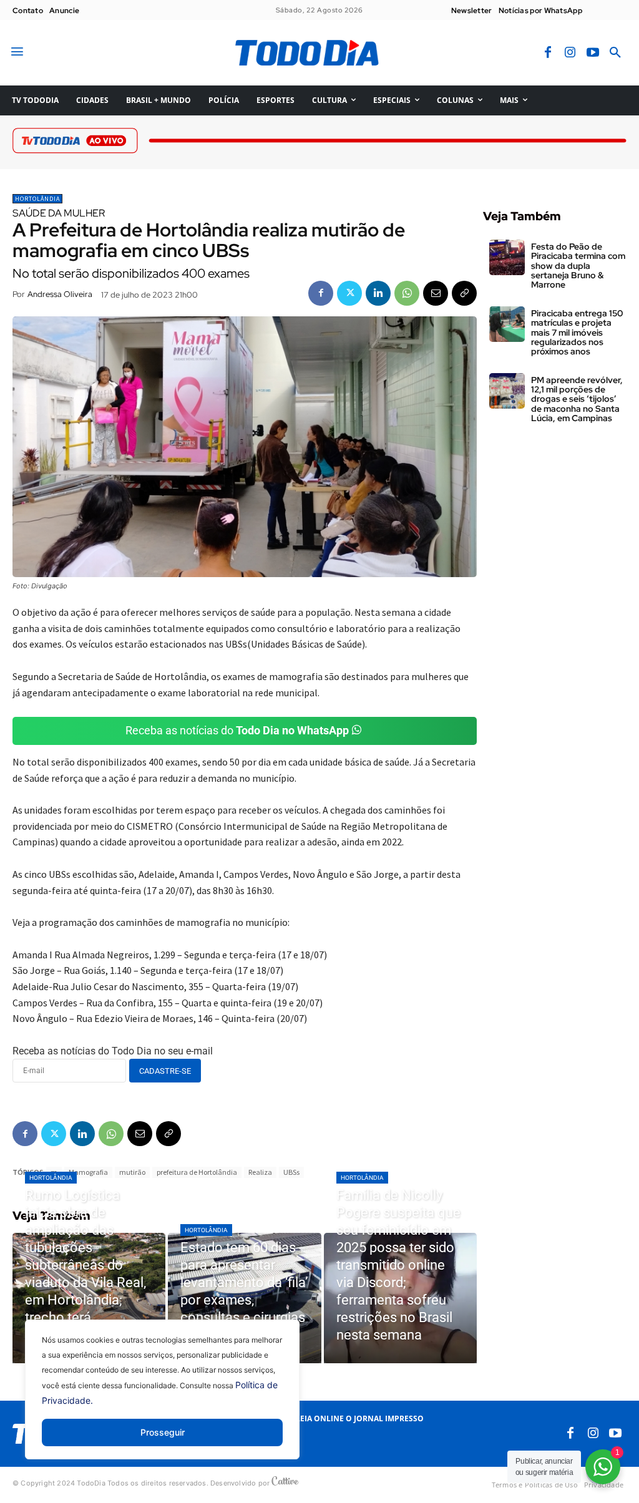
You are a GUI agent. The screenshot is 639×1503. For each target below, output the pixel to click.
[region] (162, 1399)
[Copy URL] (464, 293)
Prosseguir (162, 1432)
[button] (615, 53)
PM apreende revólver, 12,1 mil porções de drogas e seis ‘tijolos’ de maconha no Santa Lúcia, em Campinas (577, 399)
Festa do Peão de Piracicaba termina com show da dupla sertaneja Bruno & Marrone (578, 266)
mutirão (132, 1172)
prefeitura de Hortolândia (197, 1172)
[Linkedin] (378, 293)
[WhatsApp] (406, 293)
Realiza (260, 1172)
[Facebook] (548, 53)
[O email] (435, 293)
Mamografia (88, 1172)
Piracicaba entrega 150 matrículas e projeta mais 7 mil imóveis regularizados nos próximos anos (577, 333)
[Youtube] (593, 53)
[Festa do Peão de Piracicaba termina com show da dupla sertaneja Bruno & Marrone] (507, 257)
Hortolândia (37, 199)
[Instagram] (570, 53)
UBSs (291, 1172)
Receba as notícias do (237, 730)
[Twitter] (349, 293)
